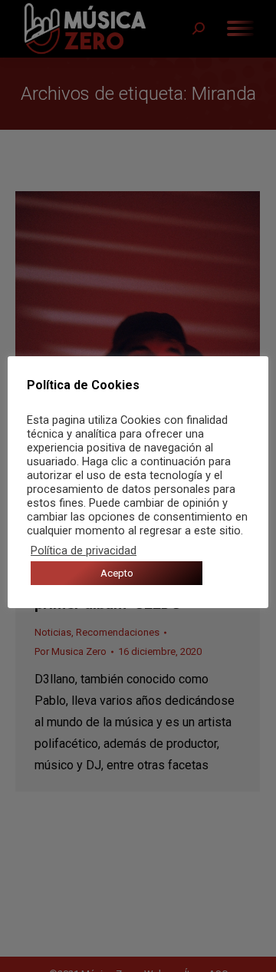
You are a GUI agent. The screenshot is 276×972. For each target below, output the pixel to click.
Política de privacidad (83, 550)
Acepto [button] (116, 573)
